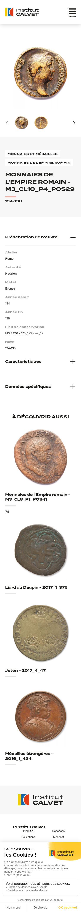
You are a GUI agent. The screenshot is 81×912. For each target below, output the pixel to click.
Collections (28, 837)
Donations (58, 831)
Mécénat (58, 837)
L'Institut (28, 831)
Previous (7, 122)
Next (74, 122)
